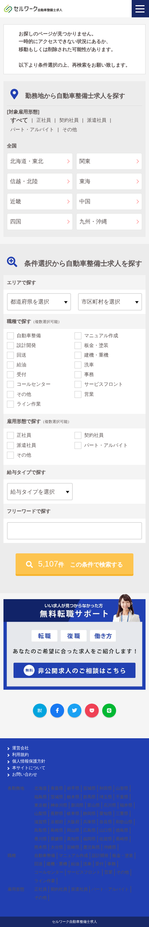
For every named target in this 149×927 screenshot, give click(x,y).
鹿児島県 (91, 847)
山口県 (105, 830)
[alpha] (33, 9)
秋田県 (105, 788)
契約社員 (94, 435)
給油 (21, 364)
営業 (89, 394)
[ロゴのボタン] (140, 8)
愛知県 (105, 813)
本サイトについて (28, 767)
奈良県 (105, 821)
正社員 (24, 435)
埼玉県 (105, 796)
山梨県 (40, 813)
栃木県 (73, 796)
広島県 (89, 830)
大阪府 (73, 821)
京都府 (57, 821)
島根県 (57, 830)
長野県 (57, 813)
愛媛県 (57, 838)
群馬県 (89, 796)
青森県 (57, 788)
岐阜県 (73, 813)
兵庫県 (89, 821)
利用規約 (20, 754)
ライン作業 (29, 404)
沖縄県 (110, 847)
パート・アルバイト (106, 445)
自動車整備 (29, 335)
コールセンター (34, 384)
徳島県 (122, 830)
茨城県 (57, 796)
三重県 (122, 813)
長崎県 (122, 838)
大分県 (57, 847)
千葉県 (122, 796)
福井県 (126, 805)
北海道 (40, 788)
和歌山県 (124, 821)
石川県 (110, 805)
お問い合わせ (24, 774)
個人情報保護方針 (28, 761)
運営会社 (20, 748)
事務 (89, 374)
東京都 (40, 805)
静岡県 (89, 813)
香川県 (40, 838)
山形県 (122, 788)
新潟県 (77, 805)
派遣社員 (26, 445)
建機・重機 (96, 355)
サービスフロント (103, 384)
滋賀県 (40, 821)
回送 (21, 355)
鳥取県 (40, 830)
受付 (21, 374)
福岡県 (89, 838)
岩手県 (73, 788)
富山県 (93, 805)
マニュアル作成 (101, 335)
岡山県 (73, 830)
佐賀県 (105, 838)
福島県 (40, 796)
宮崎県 (73, 847)
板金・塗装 (96, 345)
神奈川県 (59, 805)
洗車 (89, 364)
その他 (24, 394)
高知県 (73, 838)
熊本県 (40, 847)
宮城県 (89, 788)
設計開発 (26, 345)
